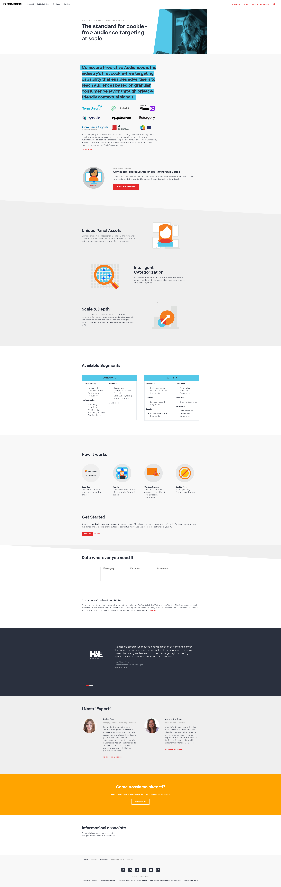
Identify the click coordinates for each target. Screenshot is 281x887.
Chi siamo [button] (56, 4)
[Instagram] (144, 871)
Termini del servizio (107, 881)
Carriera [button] (67, 4)
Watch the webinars (126, 187)
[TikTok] (137, 871)
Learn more (87, 150)
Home (86, 859)
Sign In (97, 534)
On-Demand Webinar (122, 168)
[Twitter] (123, 871)
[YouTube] (151, 871)
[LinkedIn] (130, 871)
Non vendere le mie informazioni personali (165, 881)
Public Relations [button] (43, 4)
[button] (236, 5)
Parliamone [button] (140, 802)
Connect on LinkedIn (112, 757)
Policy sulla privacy (90, 881)
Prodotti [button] (30, 4)
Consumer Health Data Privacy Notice (132, 881)
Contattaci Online (191, 881)
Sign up (87, 534)
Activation (104, 859)
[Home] (13, 5)
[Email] (158, 871)
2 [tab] (91, 685)
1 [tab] (87, 685)
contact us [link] (152, 610)
